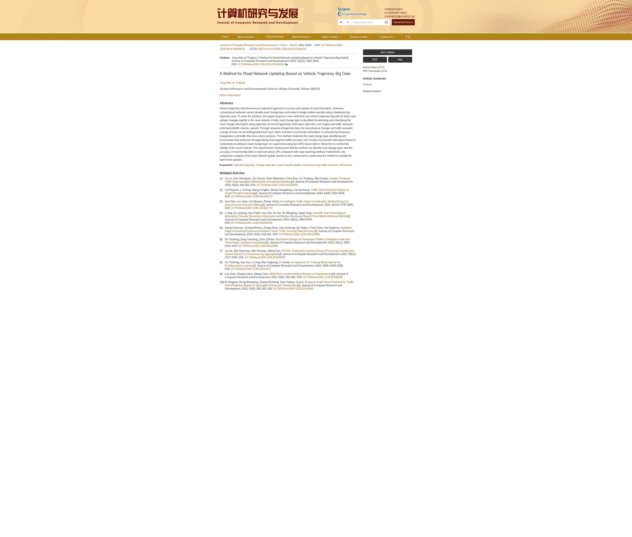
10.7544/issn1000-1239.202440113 (251, 196)
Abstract (367, 84)
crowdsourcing (311, 165)
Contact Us (386, 36)
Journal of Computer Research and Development (248, 45)
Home (225, 36)
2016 (283, 45)
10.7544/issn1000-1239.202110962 (299, 234)
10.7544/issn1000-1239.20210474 (251, 269)
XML (400, 59)
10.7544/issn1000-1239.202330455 (277, 185)
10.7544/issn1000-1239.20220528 (265, 257)
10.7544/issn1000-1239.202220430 (251, 222)
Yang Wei (225, 82)
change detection (266, 165)
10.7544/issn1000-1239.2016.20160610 (260, 64)
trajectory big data (244, 165)
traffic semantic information (336, 165)
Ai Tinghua (238, 82)
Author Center (329, 36)
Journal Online (300, 36)
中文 (407, 36)
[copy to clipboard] (286, 64)
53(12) (293, 45)
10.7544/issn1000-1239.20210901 (293, 288)
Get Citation (388, 52)
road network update (289, 165)
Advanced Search (403, 22)
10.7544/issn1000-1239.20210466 (258, 245)
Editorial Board (274, 36)
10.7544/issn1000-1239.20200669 (323, 277)
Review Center (359, 36)
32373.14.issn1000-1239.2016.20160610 (282, 49)
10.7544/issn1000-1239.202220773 (251, 208)
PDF (375, 59)
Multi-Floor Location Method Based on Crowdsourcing (300, 273)
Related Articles (372, 91)
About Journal (245, 36)
